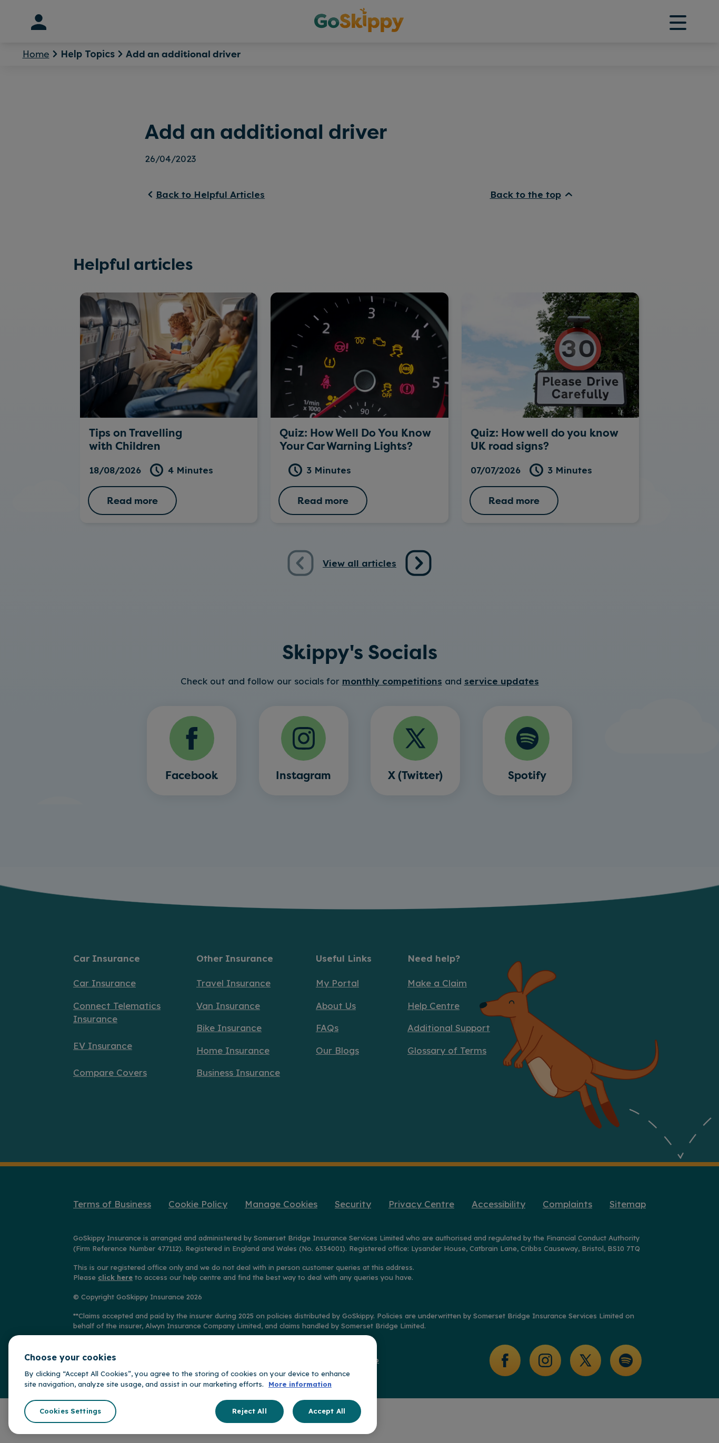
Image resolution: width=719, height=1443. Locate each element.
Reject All (249, 1411)
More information (300, 1384)
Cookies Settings (70, 1411)
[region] (192, 1384)
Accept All (326, 1411)
